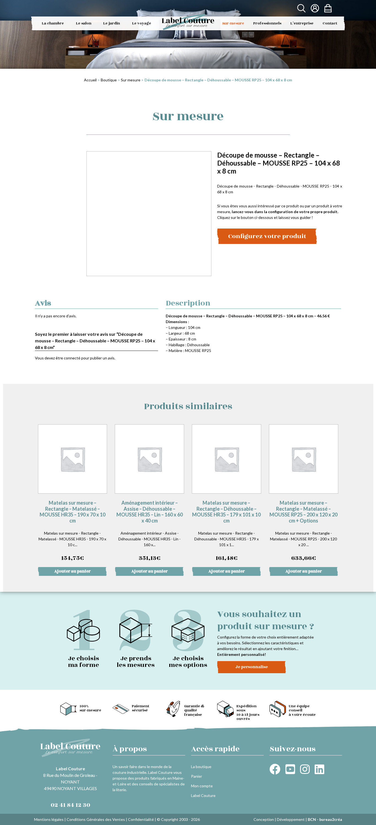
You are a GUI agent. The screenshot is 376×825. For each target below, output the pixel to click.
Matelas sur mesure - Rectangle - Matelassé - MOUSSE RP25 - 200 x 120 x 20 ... (303, 531)
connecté (72, 358)
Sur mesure (130, 80)
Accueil (90, 80)
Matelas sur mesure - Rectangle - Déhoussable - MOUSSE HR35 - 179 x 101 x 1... (226, 531)
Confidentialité (141, 819)
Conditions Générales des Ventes (96, 819)
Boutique (109, 80)
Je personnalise (251, 667)
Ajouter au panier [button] (72, 571)
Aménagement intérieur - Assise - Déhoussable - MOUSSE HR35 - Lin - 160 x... (149, 531)
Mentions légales (49, 819)
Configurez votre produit (267, 236)
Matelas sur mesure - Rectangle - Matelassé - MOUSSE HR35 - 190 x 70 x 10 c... (72, 531)
